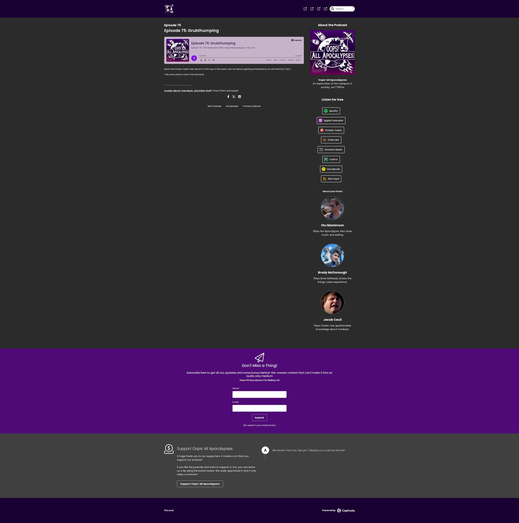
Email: (235, 402)
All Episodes (232, 106)
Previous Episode (252, 106)
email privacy (269, 425)
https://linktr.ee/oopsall (225, 90)
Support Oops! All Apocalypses (200, 484)
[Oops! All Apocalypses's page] (305, 9)
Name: (235, 388)
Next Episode (214, 106)
